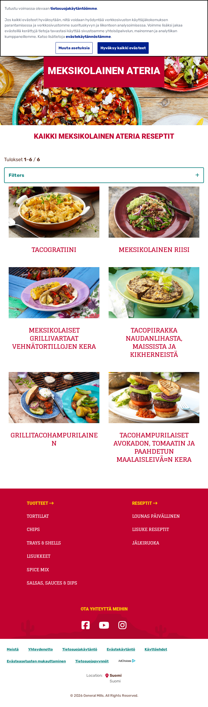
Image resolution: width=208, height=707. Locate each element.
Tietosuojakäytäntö (79, 649)
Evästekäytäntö (121, 649)
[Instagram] (122, 625)
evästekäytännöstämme (88, 36)
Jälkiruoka (145, 543)
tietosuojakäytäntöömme (73, 8)
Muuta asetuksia (74, 48)
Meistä (13, 649)
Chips (33, 529)
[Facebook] (85, 625)
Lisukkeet (38, 556)
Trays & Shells (44, 543)
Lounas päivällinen (156, 516)
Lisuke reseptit (150, 529)
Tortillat (38, 516)
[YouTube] (104, 625)
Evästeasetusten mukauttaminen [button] (36, 661)
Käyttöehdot (156, 649)
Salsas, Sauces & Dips (52, 583)
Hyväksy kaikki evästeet (123, 48)
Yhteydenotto (40, 649)
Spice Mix (38, 569)
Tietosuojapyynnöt (92, 661)
